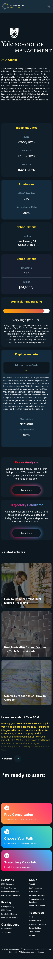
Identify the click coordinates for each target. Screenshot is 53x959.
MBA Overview (7, 884)
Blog (31, 917)
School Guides (35, 928)
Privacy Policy (44, 949)
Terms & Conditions (37, 906)
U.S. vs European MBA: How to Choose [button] (25, 697)
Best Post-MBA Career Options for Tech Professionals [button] (25, 649)
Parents (32, 935)
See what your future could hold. (17, 867)
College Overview (8, 888)
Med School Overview (10, 895)
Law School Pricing (9, 914)
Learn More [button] (26, 490)
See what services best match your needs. (21, 843)
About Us (33, 884)
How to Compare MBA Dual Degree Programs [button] (22, 600)
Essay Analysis (35, 920)
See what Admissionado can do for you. (20, 819)
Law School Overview (10, 892)
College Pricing (7, 906)
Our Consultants (35, 888)
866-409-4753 (15, 952)
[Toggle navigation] (48, 6)
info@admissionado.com (33, 952)
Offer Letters (34, 932)
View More (7, 759)
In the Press (34, 892)
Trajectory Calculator (37, 924)
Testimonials (6, 932)
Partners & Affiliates (37, 895)
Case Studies (7, 929)
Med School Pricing (9, 918)
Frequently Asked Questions (36, 900)
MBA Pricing (6, 910)
